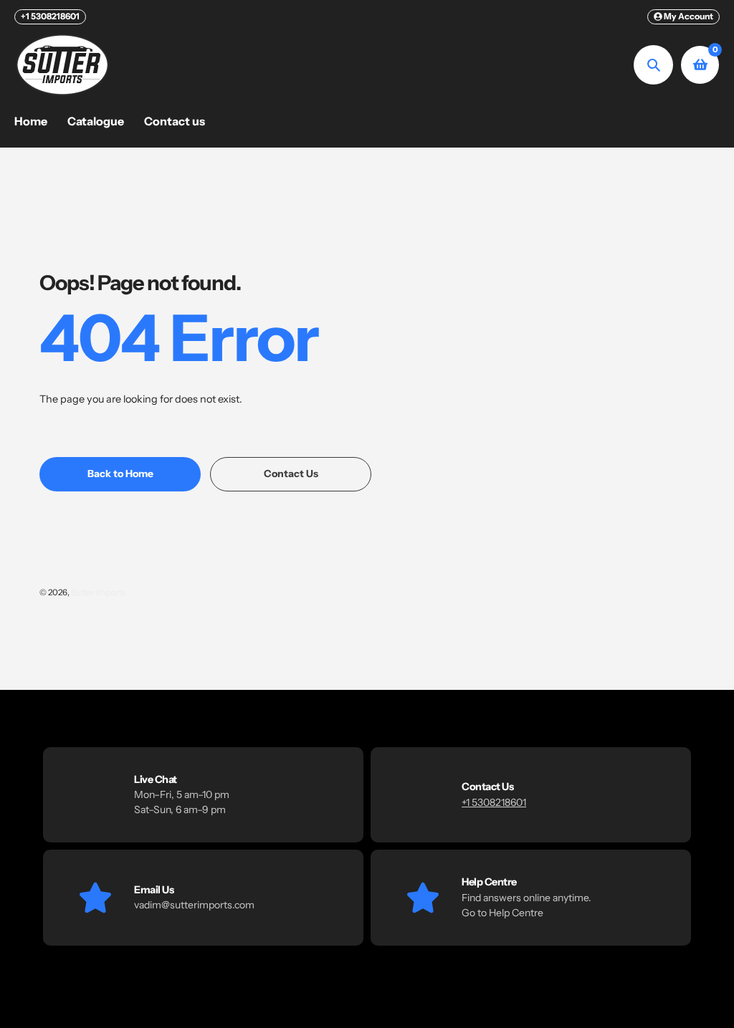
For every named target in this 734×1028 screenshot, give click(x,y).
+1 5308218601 (50, 16)
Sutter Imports (98, 592)
